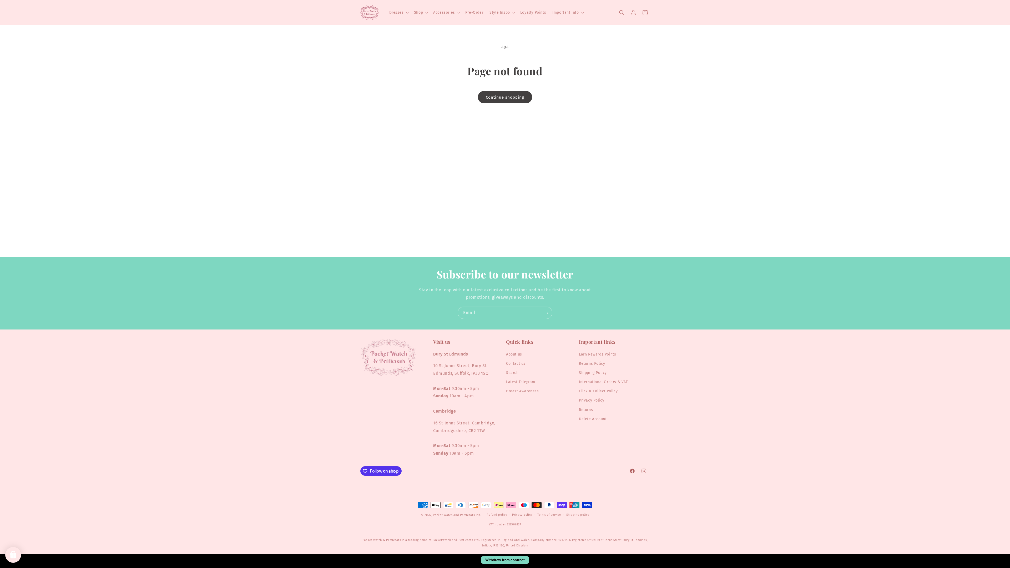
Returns (586, 410)
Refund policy (497, 514)
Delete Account (593, 419)
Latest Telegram (520, 382)
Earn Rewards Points (597, 354)
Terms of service (549, 514)
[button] (398, 12)
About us (514, 354)
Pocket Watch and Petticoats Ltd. (457, 515)
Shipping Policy (593, 373)
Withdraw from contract (505, 560)
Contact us (516, 363)
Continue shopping (505, 97)
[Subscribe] (546, 313)
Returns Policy (592, 363)
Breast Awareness (522, 391)
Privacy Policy (591, 400)
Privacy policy (522, 514)
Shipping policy (577, 514)
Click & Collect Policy (598, 391)
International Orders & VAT (603, 382)
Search (512, 373)
